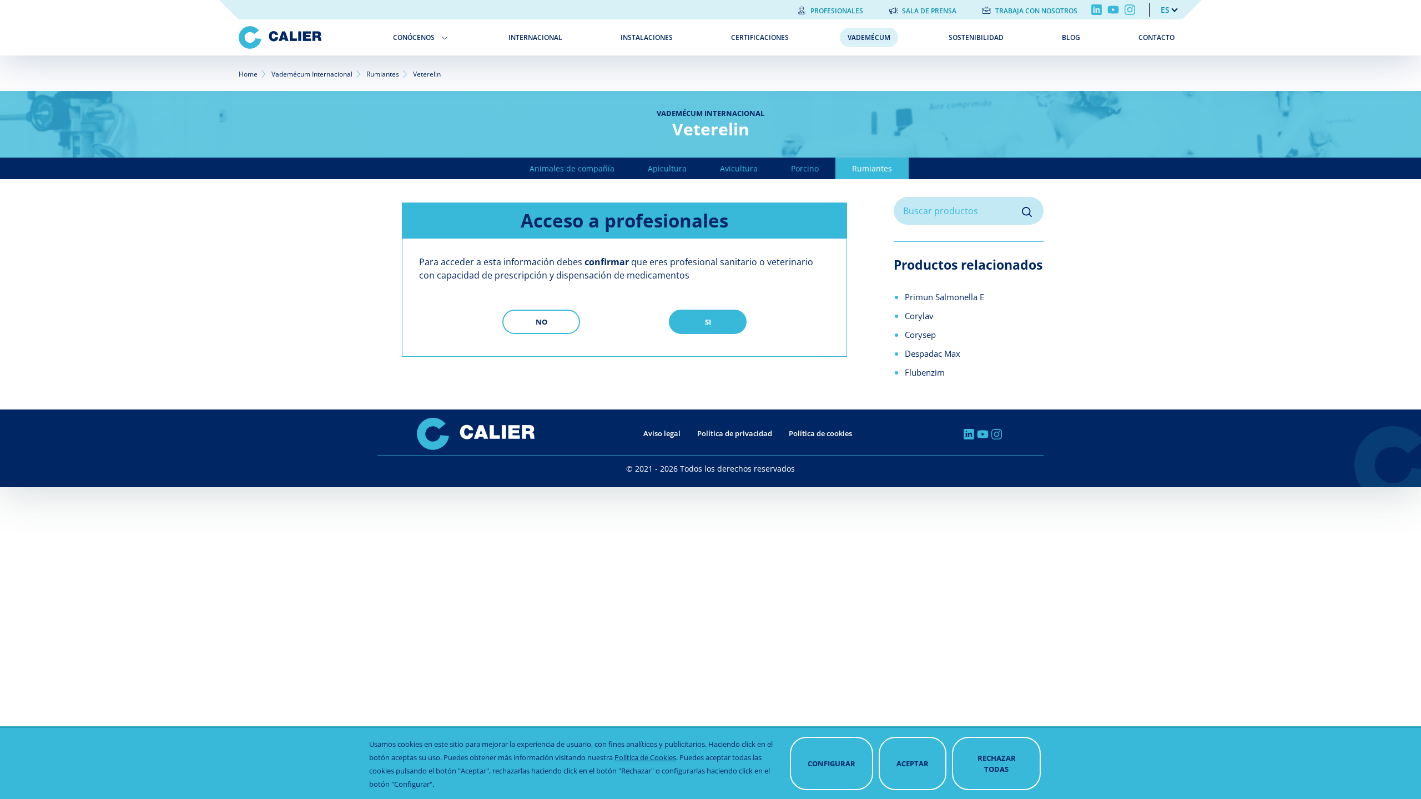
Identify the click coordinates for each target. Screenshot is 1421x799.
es (1165, 9)
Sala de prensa (929, 11)
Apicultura (667, 168)
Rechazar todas (996, 763)
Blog (1071, 37)
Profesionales (836, 11)
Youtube (1113, 10)
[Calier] (308, 37)
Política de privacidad (734, 433)
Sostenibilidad (976, 37)
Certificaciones (760, 37)
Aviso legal (662, 433)
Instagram (1130, 9)
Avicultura (739, 168)
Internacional (535, 37)
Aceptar (912, 763)
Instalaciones (647, 37)
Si (708, 322)
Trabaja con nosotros (1036, 11)
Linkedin (1096, 9)
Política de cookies (820, 433)
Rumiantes (382, 74)
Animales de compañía (572, 168)
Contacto (1156, 37)
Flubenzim (925, 372)
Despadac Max (932, 353)
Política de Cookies (645, 757)
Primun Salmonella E (944, 296)
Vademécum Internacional (311, 74)
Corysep (920, 334)
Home (248, 74)
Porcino (805, 168)
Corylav (919, 315)
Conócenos (414, 37)
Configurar (831, 763)
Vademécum (869, 37)
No (541, 322)
